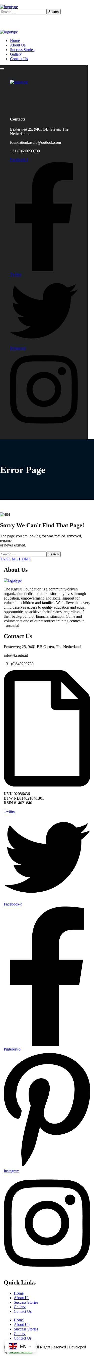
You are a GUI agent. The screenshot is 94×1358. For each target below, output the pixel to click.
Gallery (20, 1307)
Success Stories (26, 1302)
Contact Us (23, 1311)
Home (19, 1293)
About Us (21, 1298)
